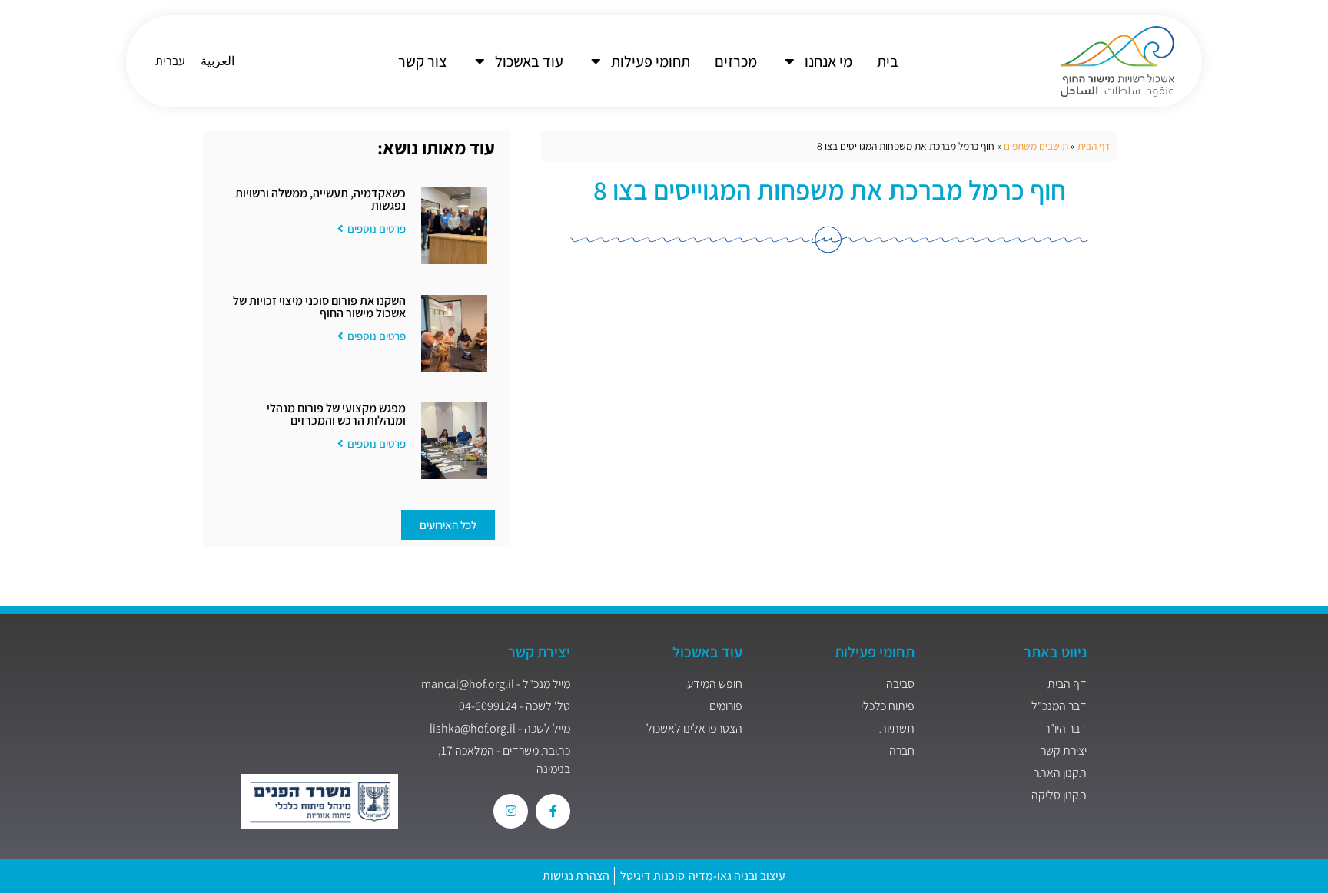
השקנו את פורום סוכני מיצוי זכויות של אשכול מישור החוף (319, 307)
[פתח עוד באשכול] (479, 61)
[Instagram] (510, 811)
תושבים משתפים (1036, 146)
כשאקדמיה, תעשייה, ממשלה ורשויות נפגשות (320, 199)
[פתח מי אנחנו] (789, 61)
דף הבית (1093, 146)
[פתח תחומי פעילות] (595, 61)
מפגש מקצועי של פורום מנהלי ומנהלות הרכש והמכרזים (336, 414)
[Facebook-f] (553, 811)
